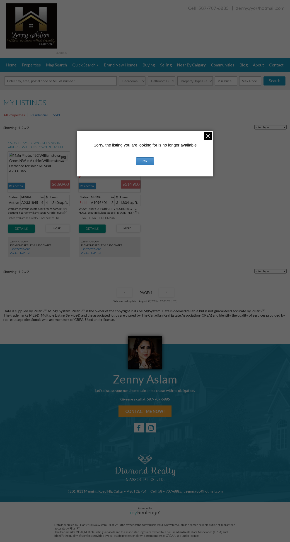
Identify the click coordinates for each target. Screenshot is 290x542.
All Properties (14, 115)
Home (11, 64)
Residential (39, 115)
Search (274, 81)
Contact (276, 64)
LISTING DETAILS (21, 229)
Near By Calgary (191, 64)
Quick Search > (85, 64)
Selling (166, 64)
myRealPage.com (145, 513)
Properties (31, 64)
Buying (149, 64)
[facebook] (139, 427)
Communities (222, 64)
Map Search (56, 64)
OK (145, 161)
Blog (243, 64)
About (258, 64)
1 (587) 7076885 (20, 249)
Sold (56, 115)
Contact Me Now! (145, 411)
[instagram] (151, 427)
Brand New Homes (120, 64)
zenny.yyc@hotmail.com (260, 8)
